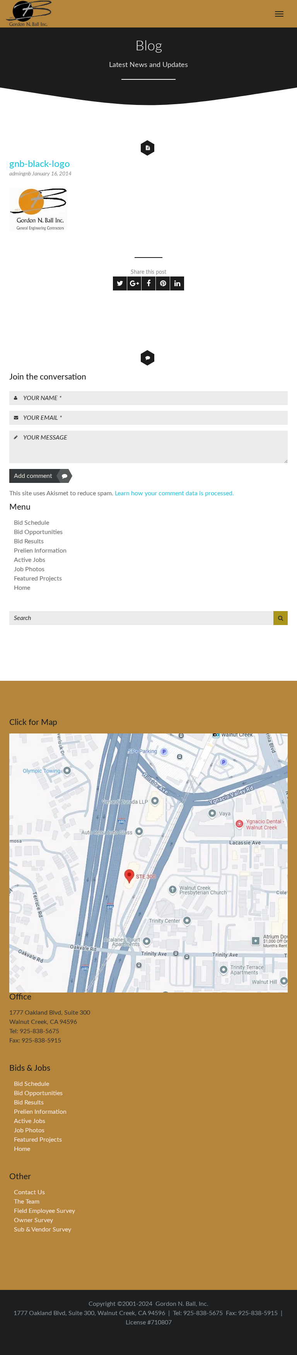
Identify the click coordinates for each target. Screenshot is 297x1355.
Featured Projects (38, 578)
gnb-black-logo (39, 164)
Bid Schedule (31, 523)
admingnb (20, 174)
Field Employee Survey (44, 1211)
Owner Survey (33, 1220)
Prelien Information (40, 551)
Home (22, 588)
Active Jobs (29, 560)
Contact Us (29, 1192)
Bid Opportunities (38, 532)
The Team (26, 1202)
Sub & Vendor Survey (42, 1229)
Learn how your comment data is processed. (174, 493)
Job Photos (29, 569)
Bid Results (29, 541)
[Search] (280, 618)
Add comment (33, 476)
